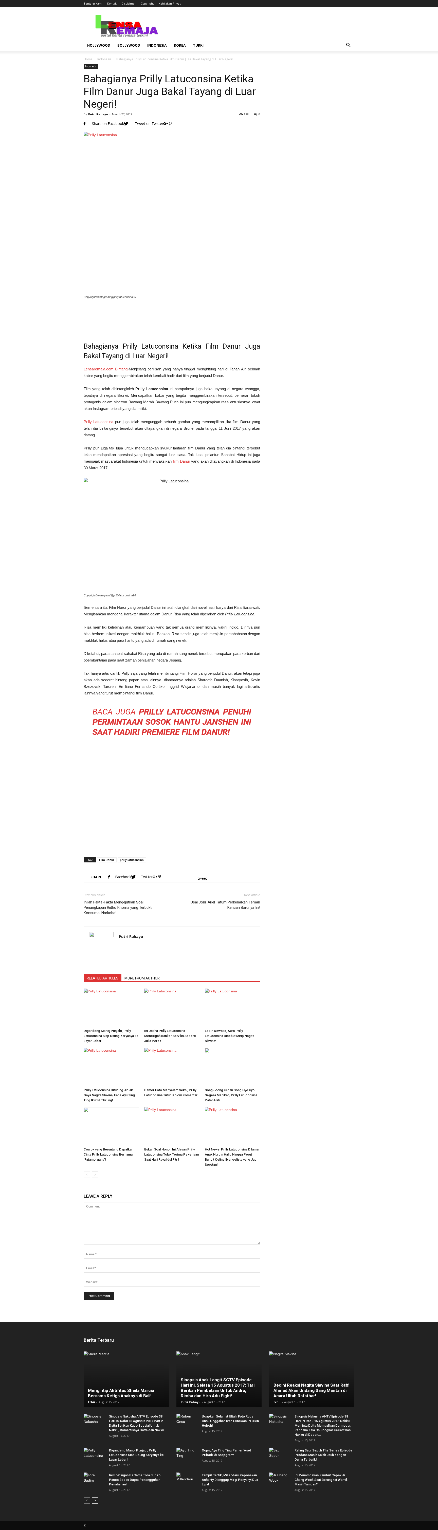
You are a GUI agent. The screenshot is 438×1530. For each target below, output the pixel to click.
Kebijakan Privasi (170, 3)
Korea (180, 45)
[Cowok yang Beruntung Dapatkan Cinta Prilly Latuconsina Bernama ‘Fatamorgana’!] (111, 1126)
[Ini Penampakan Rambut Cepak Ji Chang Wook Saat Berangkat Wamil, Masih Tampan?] (279, 1480)
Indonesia (157, 45)
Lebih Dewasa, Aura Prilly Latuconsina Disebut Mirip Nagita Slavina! (229, 1036)
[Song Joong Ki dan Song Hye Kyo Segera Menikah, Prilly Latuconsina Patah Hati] (232, 1067)
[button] (348, 45)
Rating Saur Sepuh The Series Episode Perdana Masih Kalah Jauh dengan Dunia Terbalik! (323, 1454)
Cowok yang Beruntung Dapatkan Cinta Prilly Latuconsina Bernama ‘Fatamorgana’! (108, 1154)
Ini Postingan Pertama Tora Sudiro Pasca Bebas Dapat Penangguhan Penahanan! (134, 1479)
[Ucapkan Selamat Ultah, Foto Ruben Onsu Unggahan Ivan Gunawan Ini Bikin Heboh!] (186, 1421)
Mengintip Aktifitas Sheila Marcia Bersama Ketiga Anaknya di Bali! (121, 1393)
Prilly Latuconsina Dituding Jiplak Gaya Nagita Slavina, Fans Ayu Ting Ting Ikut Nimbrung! (109, 1095)
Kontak (112, 3)
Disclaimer (128, 3)
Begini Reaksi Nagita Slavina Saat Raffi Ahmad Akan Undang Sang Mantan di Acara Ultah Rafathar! (311, 1390)
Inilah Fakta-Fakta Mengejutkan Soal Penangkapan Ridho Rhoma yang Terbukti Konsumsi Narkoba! (118, 907)
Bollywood (128, 45)
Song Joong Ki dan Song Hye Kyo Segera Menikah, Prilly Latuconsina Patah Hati (231, 1095)
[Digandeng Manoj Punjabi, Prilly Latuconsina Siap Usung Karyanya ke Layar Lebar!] (111, 1008)
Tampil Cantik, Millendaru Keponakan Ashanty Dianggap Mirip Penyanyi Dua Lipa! (230, 1479)
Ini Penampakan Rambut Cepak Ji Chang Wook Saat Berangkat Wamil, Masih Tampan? (321, 1479)
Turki (198, 45)
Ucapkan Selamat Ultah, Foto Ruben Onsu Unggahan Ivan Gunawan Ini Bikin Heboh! (230, 1420)
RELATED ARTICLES (102, 978)
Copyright (147, 3)
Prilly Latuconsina (98, 422)
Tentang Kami (93, 3)
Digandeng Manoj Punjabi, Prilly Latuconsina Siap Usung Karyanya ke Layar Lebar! (111, 1036)
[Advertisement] (172, 317)
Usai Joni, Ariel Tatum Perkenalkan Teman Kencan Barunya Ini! (225, 905)
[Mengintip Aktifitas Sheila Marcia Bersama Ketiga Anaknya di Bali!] (126, 1379)
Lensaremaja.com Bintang (105, 369)
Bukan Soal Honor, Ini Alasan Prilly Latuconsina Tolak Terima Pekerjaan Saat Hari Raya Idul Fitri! (171, 1154)
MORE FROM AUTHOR (142, 978)
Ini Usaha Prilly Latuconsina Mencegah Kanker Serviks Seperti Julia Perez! (170, 1036)
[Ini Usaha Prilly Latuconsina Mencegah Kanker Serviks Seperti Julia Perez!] (171, 1008)
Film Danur (106, 860)
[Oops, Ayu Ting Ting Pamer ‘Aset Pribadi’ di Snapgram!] (186, 1455)
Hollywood (98, 45)
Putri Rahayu (98, 114)
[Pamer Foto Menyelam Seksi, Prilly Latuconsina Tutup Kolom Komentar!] (171, 1067)
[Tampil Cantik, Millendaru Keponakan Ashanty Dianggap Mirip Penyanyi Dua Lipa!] (186, 1480)
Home (88, 59)
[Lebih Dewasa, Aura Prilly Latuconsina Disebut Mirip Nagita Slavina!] (232, 1008)
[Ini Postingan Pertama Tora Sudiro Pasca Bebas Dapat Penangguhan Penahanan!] (94, 1480)
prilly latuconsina (132, 860)
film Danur (181, 461)
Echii (91, 1402)
